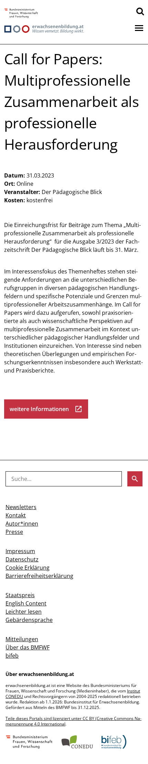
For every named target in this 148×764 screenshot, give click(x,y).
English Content (26, 603)
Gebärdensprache (29, 620)
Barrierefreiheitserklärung (39, 576)
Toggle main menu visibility (139, 27)
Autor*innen (22, 523)
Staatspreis (20, 595)
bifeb (12, 655)
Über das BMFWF (28, 647)
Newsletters (21, 507)
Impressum (20, 551)
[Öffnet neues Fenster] (21, 13)
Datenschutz (22, 559)
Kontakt (16, 515)
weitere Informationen (46, 409)
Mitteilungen (22, 639)
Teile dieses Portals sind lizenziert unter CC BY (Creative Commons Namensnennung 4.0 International (73, 721)
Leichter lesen (24, 611)
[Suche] (140, 11)
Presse (14, 532)
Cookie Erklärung (28, 567)
